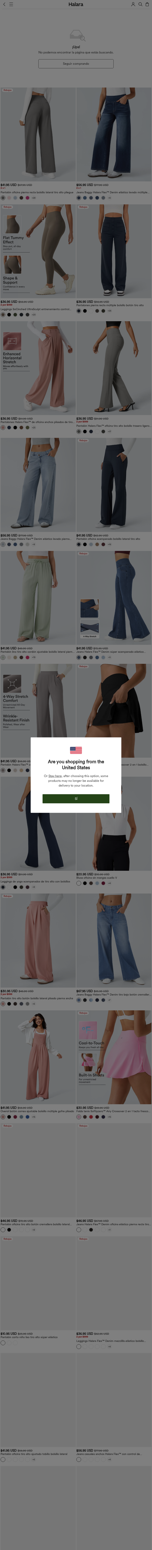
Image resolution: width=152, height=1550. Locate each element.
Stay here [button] (55, 776)
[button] (76, 750)
